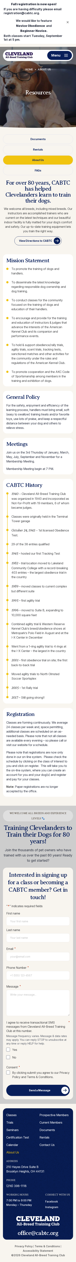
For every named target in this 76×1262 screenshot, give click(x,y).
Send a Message (39, 1090)
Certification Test (17, 1137)
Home (29, 69)
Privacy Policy (24, 1246)
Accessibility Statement (38, 1250)
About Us (38, 160)
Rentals (38, 149)
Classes (11, 1115)
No (14, 1057)
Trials (9, 1122)
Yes (14, 1050)
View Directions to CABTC (35, 240)
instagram (51, 1207)
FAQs (38, 170)
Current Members (50, 1122)
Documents (38, 139)
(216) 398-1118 (16, 1186)
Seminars (12, 1130)
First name (13, 913)
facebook (51, 1201)
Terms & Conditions (40, 1077)
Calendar (12, 1145)
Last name (13, 930)
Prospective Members (54, 1115)
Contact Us (47, 1145)
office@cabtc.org (38, 1233)
